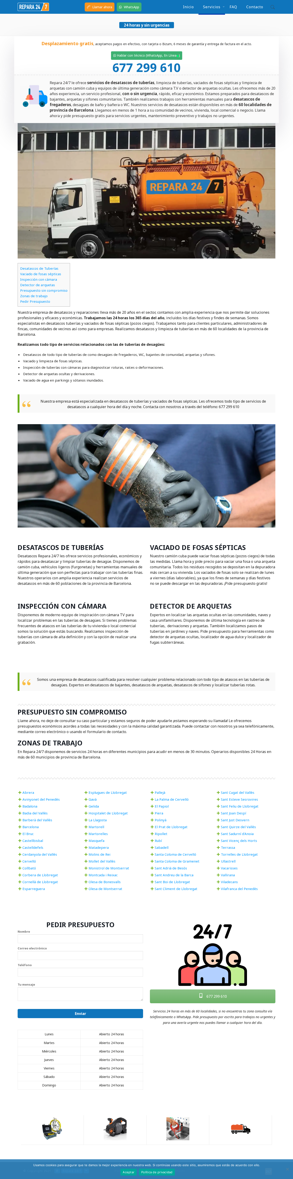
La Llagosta (98, 820)
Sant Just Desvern (235, 820)
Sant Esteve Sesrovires (239, 799)
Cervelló (29, 861)
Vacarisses (229, 868)
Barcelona (30, 826)
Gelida (94, 806)
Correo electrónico (32, 948)
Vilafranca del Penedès (239, 888)
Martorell (96, 826)
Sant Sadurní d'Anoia (237, 833)
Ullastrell (228, 861)
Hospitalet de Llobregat (108, 813)
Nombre (24, 931)
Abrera (28, 792)
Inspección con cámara (38, 279)
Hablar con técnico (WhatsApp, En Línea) (148, 55)
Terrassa (228, 847)
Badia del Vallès (35, 813)
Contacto (254, 6)
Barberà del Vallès (37, 820)
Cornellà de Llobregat (40, 881)
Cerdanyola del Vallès (39, 854)
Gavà (93, 799)
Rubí (158, 840)
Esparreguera (33, 888)
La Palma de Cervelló (172, 799)
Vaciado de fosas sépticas (40, 274)
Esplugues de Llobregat (108, 792)
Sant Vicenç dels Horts (239, 840)
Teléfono (25, 965)
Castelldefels (32, 847)
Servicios (211, 6)
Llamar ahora (101, 7)
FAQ (233, 6)
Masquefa (96, 840)
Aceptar (128, 1172)
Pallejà (160, 792)
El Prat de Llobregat (171, 826)
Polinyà (160, 820)
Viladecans (229, 881)
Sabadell (161, 847)
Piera (159, 813)
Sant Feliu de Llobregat (239, 806)
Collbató (29, 868)
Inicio (188, 6)
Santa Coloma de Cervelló (175, 854)
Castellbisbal (32, 840)
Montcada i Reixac (103, 875)
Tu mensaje (26, 984)
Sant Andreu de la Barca (174, 875)
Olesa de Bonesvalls (105, 881)
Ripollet (161, 833)
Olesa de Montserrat (105, 888)
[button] (271, 7)
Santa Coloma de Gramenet (177, 861)
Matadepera (99, 847)
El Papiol (162, 806)
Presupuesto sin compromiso (44, 290)
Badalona (29, 806)
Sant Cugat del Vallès (237, 792)
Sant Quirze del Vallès (238, 826)
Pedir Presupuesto (35, 301)
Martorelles (98, 833)
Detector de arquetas (37, 285)
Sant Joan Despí (233, 813)
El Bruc (28, 833)
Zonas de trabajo (34, 296)
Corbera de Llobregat (40, 875)
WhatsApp (131, 7)
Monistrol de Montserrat (109, 868)
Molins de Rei (99, 854)
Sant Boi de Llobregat (172, 881)
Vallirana (228, 875)
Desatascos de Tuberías (39, 268)
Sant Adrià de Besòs (171, 868)
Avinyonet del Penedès (41, 799)
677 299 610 (146, 67)
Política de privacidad (157, 1172)
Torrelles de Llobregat (239, 854)
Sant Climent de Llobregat (176, 888)
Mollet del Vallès (102, 861)
